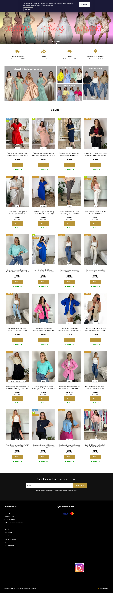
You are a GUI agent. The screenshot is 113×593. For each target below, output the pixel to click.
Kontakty (7, 536)
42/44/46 (43, 148)
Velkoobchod (8, 532)
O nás (6, 526)
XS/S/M (17, 439)
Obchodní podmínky (10, 519)
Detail (17, 165)
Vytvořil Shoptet (104, 588)
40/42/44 (69, 148)
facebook (70, 568)
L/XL (17, 206)
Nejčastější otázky (9, 516)
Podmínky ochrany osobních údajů (14, 523)
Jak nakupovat (8, 513)
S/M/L (17, 148)
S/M (95, 206)
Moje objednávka (9, 546)
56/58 (43, 264)
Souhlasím (84, 5)
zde (51, 5)
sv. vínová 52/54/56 (21, 381)
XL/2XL (69, 206)
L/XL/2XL (69, 439)
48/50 (43, 439)
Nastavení (28, 9)
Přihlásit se (80, 485)
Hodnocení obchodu (10, 539)
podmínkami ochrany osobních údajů (66, 491)
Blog (6, 542)
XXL (97, 381)
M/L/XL (17, 264)
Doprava (7, 529)
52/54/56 (69, 323)
